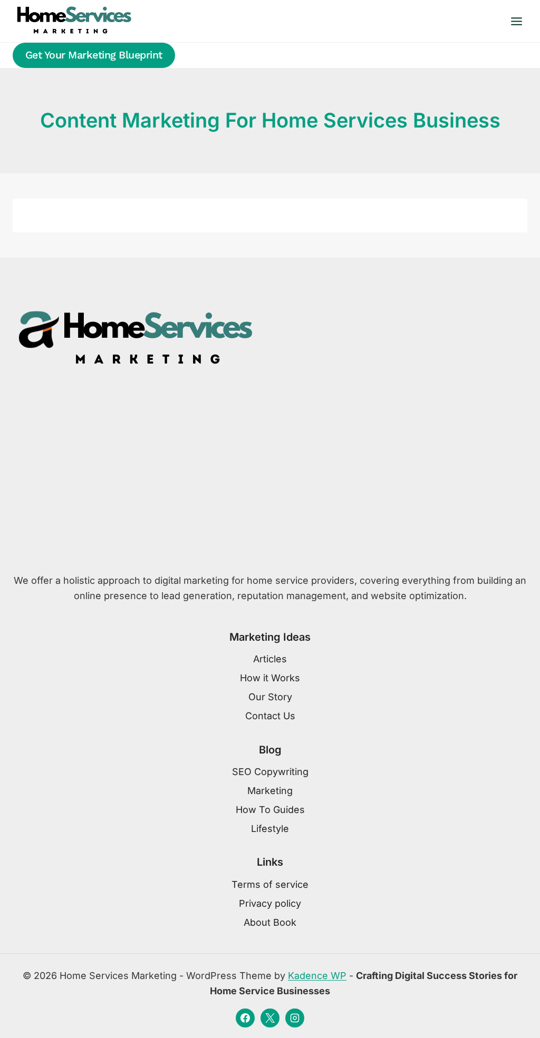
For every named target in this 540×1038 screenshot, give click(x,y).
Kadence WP (317, 975)
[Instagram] (294, 1017)
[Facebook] (245, 1017)
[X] (270, 1017)
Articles (270, 658)
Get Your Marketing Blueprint (93, 55)
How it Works (270, 677)
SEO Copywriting (270, 771)
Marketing (270, 790)
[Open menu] (516, 21)
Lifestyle (270, 828)
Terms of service (270, 884)
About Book (270, 922)
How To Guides (270, 809)
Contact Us (270, 715)
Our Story (270, 696)
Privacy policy (270, 903)
